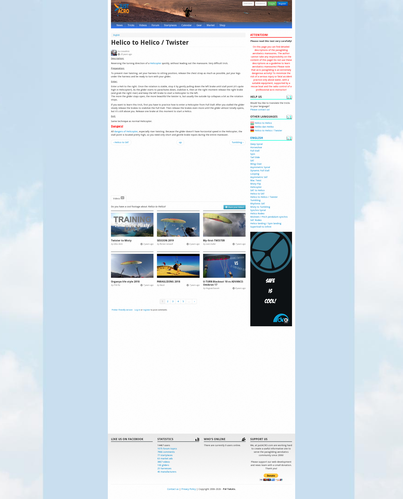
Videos (143, 25)
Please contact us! (260, 109)
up (180, 142)
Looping (254, 173)
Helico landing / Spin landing (265, 223)
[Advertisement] (178, 170)
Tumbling (255, 200)
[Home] (121, 9)
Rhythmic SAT (257, 203)
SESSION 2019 (165, 240)
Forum (155, 25)
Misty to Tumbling (260, 206)
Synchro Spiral (258, 210)
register (146, 310)
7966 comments (166, 452)
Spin (252, 154)
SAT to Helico (257, 190)
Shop (222, 25)
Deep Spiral (256, 144)
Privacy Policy (188, 489)
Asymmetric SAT (259, 177)
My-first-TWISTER (214, 240)
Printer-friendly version (122, 310)
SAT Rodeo (256, 220)
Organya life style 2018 (125, 281)
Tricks (131, 25)
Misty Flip (255, 183)
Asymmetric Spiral (260, 167)
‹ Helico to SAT (121, 142)
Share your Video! (235, 207)
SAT (252, 160)
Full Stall (254, 150)
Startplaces (170, 25)
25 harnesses (164, 468)
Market (211, 25)
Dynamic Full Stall (259, 170)
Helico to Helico (263, 123)
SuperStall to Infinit (260, 226)
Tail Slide (255, 157)
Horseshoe (256, 147)
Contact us (173, 489)
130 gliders (163, 465)
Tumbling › (237, 142)
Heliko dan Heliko (264, 126)
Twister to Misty (121, 240)
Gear (199, 25)
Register (282, 4)
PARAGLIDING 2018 (168, 281)
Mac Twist (255, 180)
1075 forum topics (167, 448)
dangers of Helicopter (126, 131)
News (119, 25)
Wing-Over (256, 164)
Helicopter (155, 63)
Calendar (187, 25)
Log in (272, 4)
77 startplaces (165, 455)
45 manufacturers (166, 471)
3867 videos (163, 461)
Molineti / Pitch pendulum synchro (269, 216)
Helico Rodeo (257, 213)
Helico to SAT (257, 193)
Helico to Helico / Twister (268, 130)
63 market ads (165, 458)
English (256, 138)
